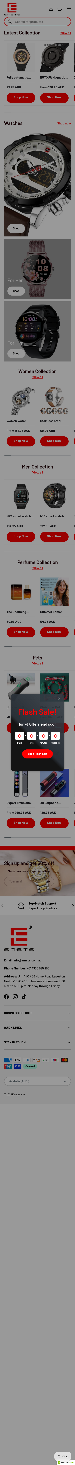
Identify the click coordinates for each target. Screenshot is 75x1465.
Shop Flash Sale (37, 753)
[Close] (59, 699)
